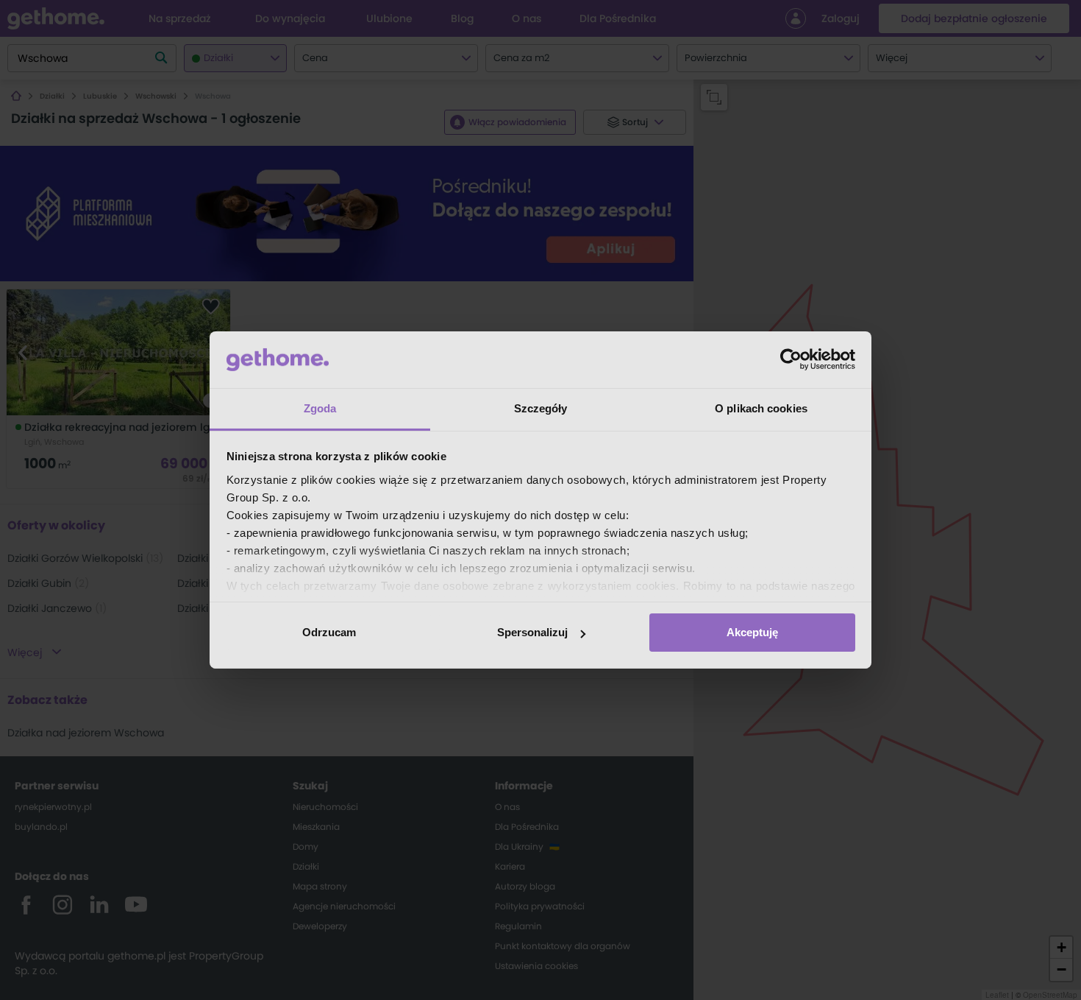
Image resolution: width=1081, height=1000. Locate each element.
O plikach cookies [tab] (761, 408)
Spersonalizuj (532, 632)
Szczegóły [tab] (541, 408)
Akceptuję (752, 632)
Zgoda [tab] (320, 408)
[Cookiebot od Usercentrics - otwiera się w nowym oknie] (791, 359)
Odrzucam (329, 632)
